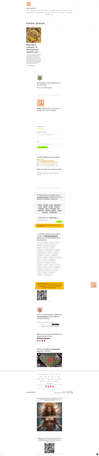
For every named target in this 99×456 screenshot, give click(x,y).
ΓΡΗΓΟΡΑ (57, 206)
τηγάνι (45, 272)
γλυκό (52, 247)
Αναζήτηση (59, 221)
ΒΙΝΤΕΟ (54, 210)
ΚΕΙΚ (58, 208)
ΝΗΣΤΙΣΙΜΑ (53, 208)
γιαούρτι (46, 247)
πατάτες (57, 264)
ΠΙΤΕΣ (40, 206)
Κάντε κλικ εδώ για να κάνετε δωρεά (49, 440)
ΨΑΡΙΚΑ (45, 206)
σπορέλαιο (47, 269)
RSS (72, 392)
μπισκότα (47, 262)
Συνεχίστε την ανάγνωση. (30, 65)
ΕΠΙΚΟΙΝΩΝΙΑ (53, 212)
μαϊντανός (40, 262)
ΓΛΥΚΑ (51, 205)
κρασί (45, 257)
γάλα (39, 247)
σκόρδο (57, 267)
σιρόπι (51, 267)
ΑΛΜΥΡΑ (45, 205)
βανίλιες (46, 245)
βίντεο (57, 242)
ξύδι (46, 264)
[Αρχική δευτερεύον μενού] (29, 10)
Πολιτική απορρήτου (57, 392)
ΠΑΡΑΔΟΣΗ (57, 205)
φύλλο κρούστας (48, 274)
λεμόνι (59, 257)
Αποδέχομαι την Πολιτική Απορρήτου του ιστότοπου (50, 326)
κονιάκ (40, 257)
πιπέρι (39, 267)
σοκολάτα (40, 269)
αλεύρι (45, 242)
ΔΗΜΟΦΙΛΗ (40, 210)
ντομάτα (40, 264)
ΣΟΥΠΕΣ (51, 206)
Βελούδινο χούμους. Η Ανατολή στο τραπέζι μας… (32, 48)
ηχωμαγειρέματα (31, 8)
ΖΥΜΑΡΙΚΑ (41, 208)
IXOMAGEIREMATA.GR (42, 285)
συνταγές (55, 269)
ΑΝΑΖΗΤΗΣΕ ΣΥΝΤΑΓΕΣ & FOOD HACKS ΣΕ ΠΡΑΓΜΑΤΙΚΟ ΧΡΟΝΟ (48, 225)
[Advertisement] (49, 181)
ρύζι (45, 267)
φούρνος (40, 274)
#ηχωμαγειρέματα (51, 236)
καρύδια (56, 252)
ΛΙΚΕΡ (47, 208)
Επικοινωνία (68, 392)
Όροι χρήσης (64, 392)
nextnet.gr (71, 391)
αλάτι (39, 242)
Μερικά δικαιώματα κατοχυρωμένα (42, 398)
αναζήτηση (52, 217)
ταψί (39, 272)
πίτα (51, 264)
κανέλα (49, 252)
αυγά (51, 242)
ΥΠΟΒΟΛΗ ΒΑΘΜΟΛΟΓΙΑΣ (42, 147)
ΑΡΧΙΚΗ (40, 205)
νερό (53, 262)
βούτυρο (53, 245)
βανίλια (40, 245)
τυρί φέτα (51, 272)
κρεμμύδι (52, 257)
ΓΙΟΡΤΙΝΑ (47, 210)
